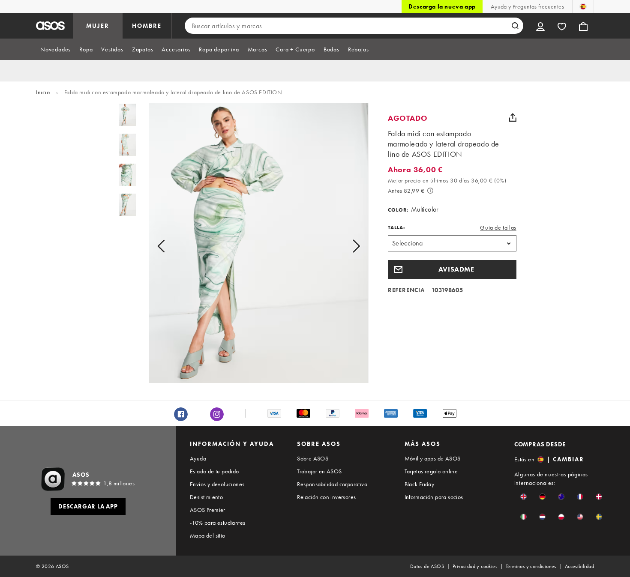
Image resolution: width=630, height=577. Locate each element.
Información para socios (434, 497)
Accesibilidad (579, 566)
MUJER (97, 26)
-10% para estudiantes (217, 522)
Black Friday (420, 484)
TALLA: (396, 227)
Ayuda (198, 458)
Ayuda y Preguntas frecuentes (527, 6)
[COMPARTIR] (513, 117)
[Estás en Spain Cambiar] (583, 6)
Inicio (43, 92)
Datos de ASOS (427, 566)
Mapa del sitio (207, 535)
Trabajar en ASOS (319, 471)
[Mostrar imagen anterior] (171, 246)
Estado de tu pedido (214, 471)
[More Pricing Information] (430, 190)
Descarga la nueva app (442, 6)
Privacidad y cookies (475, 566)
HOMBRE (147, 26)
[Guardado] (562, 26)
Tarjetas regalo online (431, 471)
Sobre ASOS (312, 458)
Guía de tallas (498, 227)
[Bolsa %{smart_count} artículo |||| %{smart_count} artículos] (583, 26)
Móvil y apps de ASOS (433, 458)
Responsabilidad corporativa (332, 484)
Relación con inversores (326, 497)
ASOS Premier (207, 510)
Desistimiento (206, 497)
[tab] (55, 49)
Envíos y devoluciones (217, 484)
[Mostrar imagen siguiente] (346, 246)
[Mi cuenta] (540, 26)
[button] (452, 269)
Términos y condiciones (531, 566)
